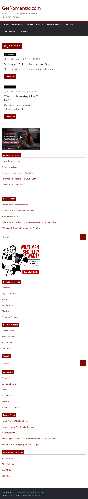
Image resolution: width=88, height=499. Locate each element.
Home (6, 24)
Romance (16, 24)
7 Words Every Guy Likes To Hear (22, 98)
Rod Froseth (12, 91)
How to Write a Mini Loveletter (15, 204)
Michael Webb (8, 330)
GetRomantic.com (21, 8)
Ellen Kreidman (8, 336)
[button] (21, 24)
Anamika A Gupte (14, 59)
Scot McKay (7, 342)
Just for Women (10, 54)
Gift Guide (8, 32)
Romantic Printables (10, 317)
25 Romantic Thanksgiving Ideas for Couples (21, 228)
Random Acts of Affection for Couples (18, 210)
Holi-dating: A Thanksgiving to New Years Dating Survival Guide (29, 222)
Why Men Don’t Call (10, 216)
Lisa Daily (6, 348)
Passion (69, 24)
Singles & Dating (33, 24)
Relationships (53, 24)
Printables (23, 32)
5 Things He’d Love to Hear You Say (27, 64)
